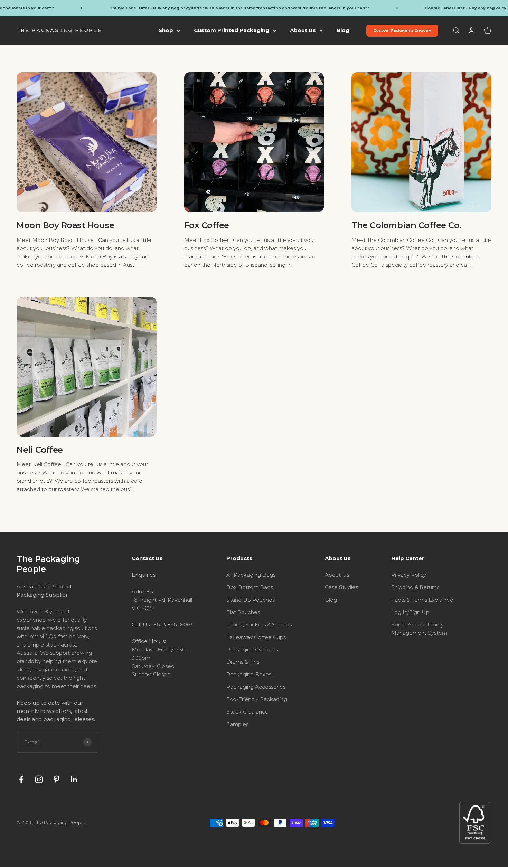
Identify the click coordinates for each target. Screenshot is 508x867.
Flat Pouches (243, 612)
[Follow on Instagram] (39, 779)
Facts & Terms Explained (422, 599)
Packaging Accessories (255, 687)
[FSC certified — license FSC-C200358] (474, 823)
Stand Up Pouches (250, 599)
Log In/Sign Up (410, 612)
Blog (343, 30)
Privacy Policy (408, 575)
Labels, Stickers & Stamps (259, 624)
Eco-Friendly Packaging (256, 699)
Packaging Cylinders (252, 649)
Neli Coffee (40, 450)
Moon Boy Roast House (65, 225)
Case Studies (341, 587)
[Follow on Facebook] (21, 779)
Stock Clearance (247, 711)
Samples (237, 724)
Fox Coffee (206, 225)
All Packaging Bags (250, 575)
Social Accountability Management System (419, 628)
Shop (166, 30)
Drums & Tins (242, 662)
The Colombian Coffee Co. (406, 225)
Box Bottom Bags (249, 587)
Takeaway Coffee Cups (256, 637)
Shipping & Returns (415, 587)
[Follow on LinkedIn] (74, 779)
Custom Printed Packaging (231, 30)
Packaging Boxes (248, 674)
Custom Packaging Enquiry (402, 30)
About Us (303, 30)
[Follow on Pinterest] (56, 779)
